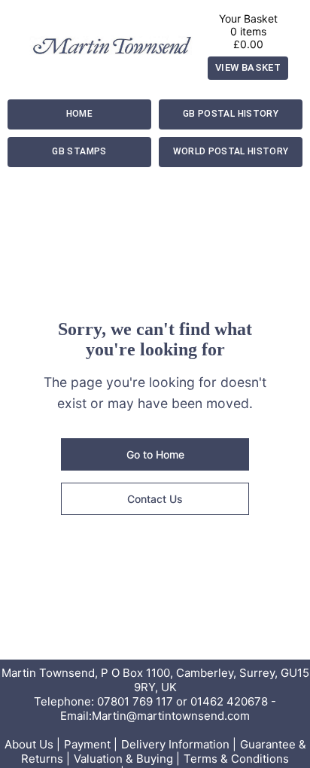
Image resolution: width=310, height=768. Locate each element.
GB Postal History (230, 113)
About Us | (32, 744)
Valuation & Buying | (127, 758)
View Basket (248, 67)
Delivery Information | (178, 744)
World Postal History (231, 151)
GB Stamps (79, 151)
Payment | (90, 744)
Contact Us (155, 498)
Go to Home (155, 454)
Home (79, 113)
